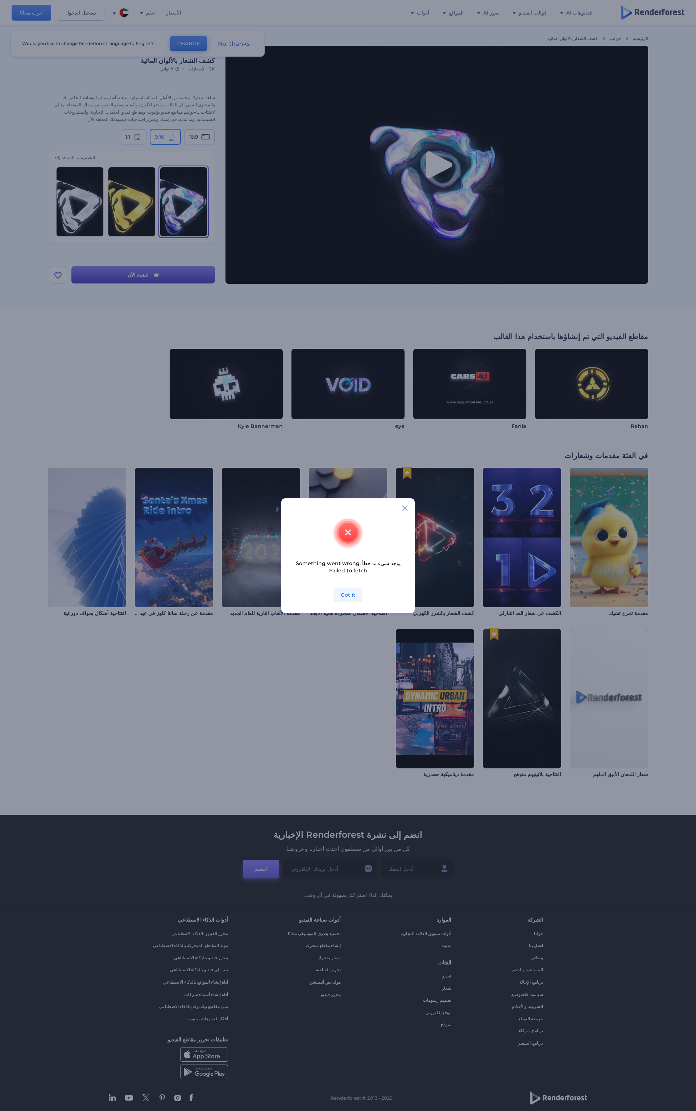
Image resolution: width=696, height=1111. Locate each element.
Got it (348, 595)
